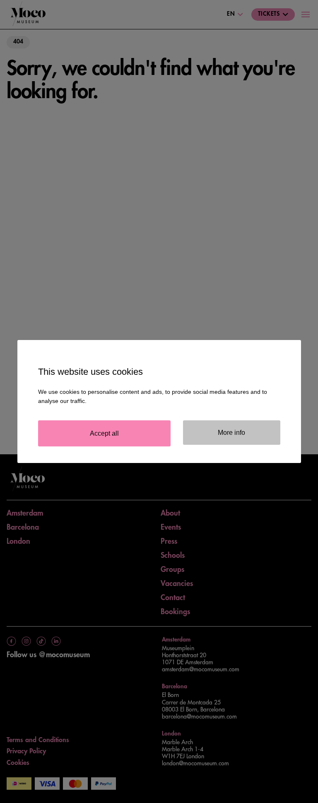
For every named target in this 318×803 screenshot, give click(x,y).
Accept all (104, 433)
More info (231, 432)
